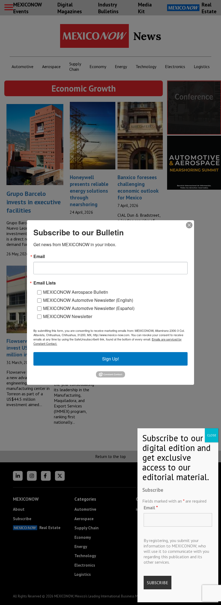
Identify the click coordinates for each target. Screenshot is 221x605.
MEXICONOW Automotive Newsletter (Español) (88, 308)
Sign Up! (110, 359)
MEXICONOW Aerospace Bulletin (75, 292)
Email (151, 507)
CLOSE (211, 435)
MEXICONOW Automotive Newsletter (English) (88, 300)
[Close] (189, 225)
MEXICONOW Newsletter (67, 316)
